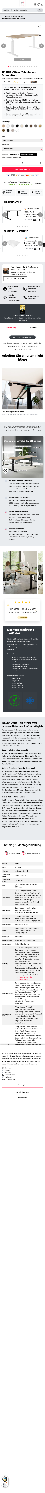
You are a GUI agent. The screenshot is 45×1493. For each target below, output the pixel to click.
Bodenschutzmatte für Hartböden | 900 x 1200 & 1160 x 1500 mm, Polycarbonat (32, 243)
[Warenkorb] (42, 4)
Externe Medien (10, 1075)
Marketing (8, 1073)
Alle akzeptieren (23, 1085)
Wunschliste (39, 26)
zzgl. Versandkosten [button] (15, 157)
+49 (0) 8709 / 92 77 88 (15, 279)
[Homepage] (22, 3)
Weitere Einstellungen (8, 1079)
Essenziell (8, 1068)
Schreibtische (17, 17)
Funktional (8, 1077)
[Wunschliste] (38, 4)
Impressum (32, 1064)
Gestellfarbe (5, 145)
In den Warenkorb (21, 169)
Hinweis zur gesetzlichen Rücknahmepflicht (24, 978)
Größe (3, 136)
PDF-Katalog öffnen (14, 853)
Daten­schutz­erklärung (13, 1064)
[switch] (5, 1485)
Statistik (7, 1070)
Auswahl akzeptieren (22, 1092)
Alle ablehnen (22, 1097)
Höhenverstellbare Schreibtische (13, 18)
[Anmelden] (35, 4)
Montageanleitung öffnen (32, 853)
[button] (8, 66)
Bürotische (8, 17)
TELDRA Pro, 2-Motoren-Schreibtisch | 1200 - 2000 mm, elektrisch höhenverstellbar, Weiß (32, 214)
